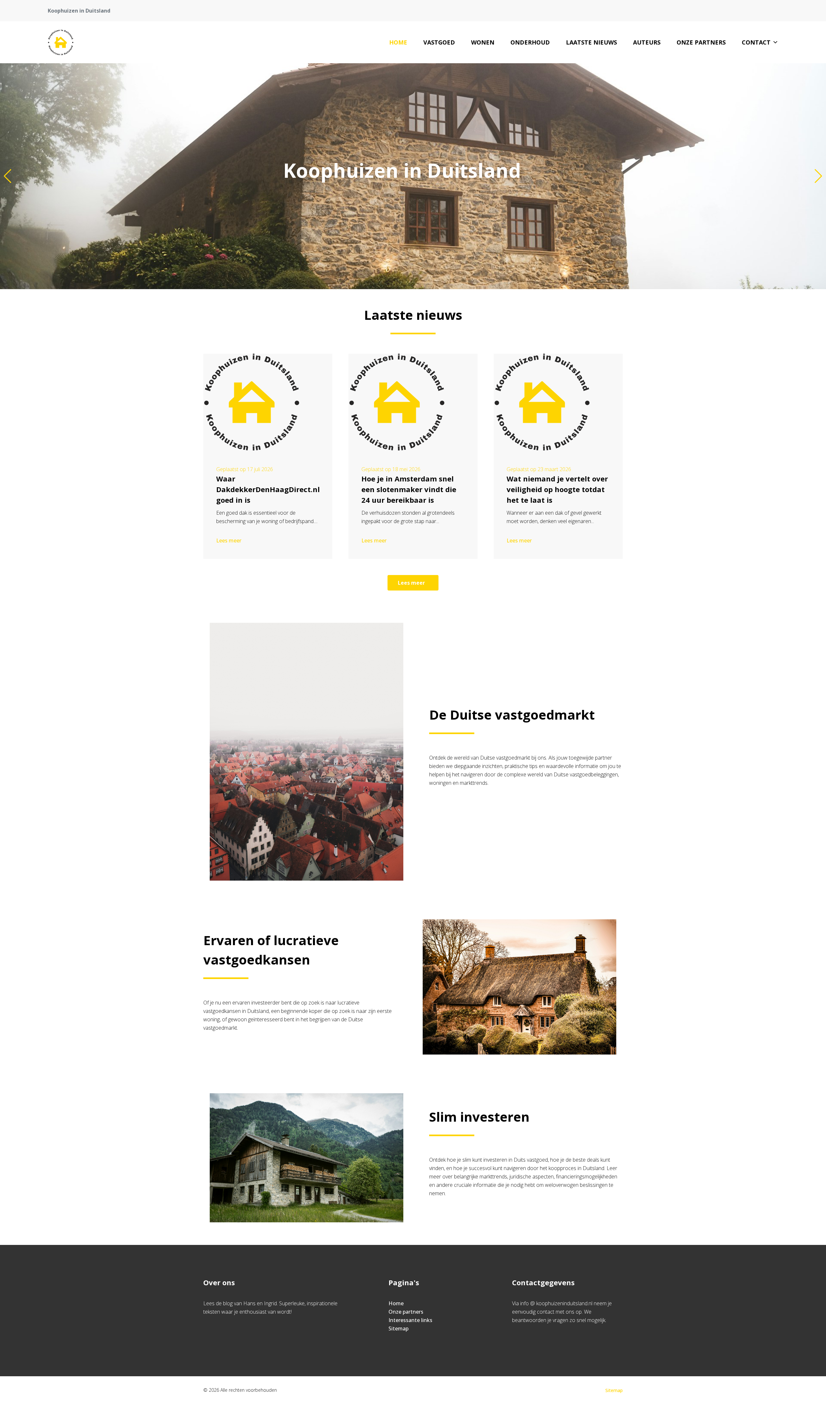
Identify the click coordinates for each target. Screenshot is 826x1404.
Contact (756, 42)
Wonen (482, 42)
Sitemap (398, 1328)
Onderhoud (530, 42)
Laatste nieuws (591, 42)
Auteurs (646, 42)
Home (398, 42)
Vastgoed (439, 42)
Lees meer (228, 540)
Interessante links (410, 1320)
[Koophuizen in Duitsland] (61, 42)
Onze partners (701, 42)
